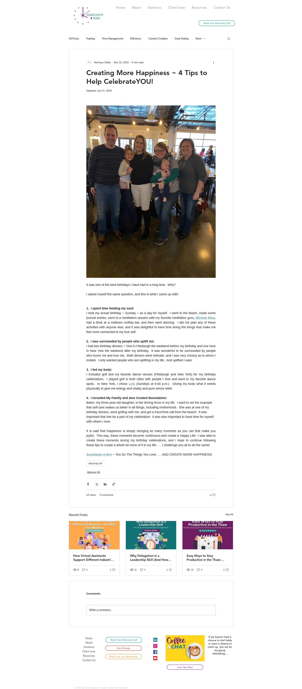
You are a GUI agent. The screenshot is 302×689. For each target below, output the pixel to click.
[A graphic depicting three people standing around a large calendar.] (207, 535)
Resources (89, 656)
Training (90, 38)
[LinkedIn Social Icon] (155, 640)
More (199, 38)
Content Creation (158, 38)
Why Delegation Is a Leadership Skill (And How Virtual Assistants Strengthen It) (149, 558)
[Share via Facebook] (88, 484)
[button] (228, 38)
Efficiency (135, 38)
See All (229, 514)
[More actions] (213, 62)
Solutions (89, 647)
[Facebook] (155, 652)
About (88, 642)
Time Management (112, 38)
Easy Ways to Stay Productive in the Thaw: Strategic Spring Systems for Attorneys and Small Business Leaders (207, 558)
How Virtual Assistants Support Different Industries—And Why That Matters (93, 558)
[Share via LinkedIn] (105, 484)
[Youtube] (155, 658)
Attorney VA (95, 463)
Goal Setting (182, 38)
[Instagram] (155, 646)
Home (88, 638)
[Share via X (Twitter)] (96, 484)
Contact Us (88, 660)
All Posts (74, 38)
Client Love (88, 651)
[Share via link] (113, 484)
